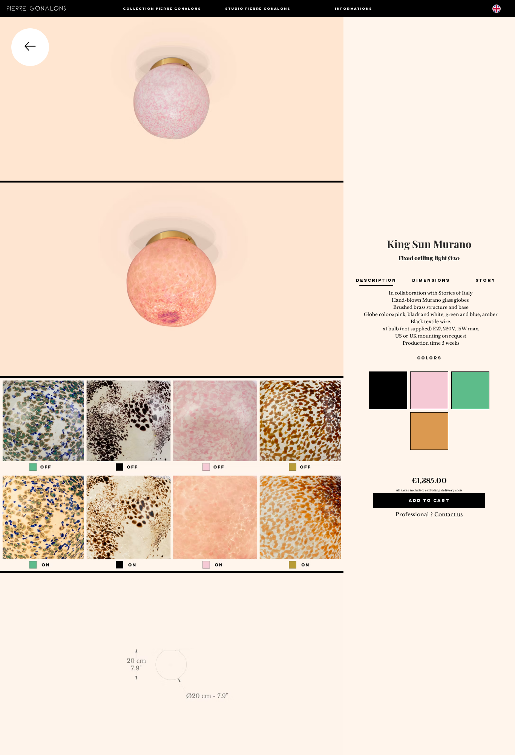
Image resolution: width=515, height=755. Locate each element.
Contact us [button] (448, 514)
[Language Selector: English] (501, 8)
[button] (162, 8)
